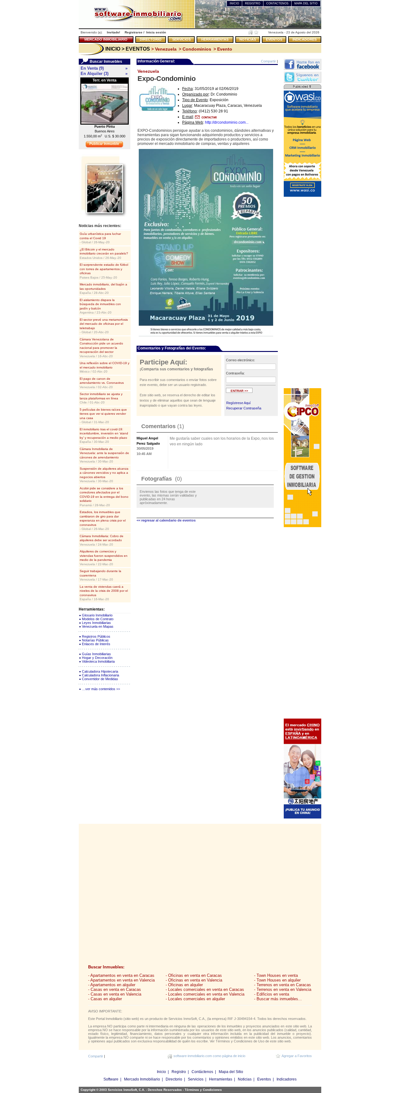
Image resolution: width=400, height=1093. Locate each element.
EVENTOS (274, 39)
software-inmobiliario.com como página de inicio (209, 1056)
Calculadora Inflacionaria (100, 675)
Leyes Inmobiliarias (96, 623)
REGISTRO (252, 3)
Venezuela (148, 71)
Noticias (245, 1079)
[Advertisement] (302, 292)
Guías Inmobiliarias (96, 654)
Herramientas (220, 1079)
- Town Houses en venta (276, 975)
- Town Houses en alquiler (277, 980)
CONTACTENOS (277, 3)
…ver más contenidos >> (101, 689)
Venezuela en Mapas (97, 626)
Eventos (264, 1079)
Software (110, 1079)
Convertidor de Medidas (100, 679)
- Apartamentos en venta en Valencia (121, 980)
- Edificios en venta (271, 994)
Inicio (161, 1072)
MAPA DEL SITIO (306, 3)
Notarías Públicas (95, 640)
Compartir (268, 61)
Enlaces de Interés (96, 644)
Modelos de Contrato (97, 619)
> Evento (222, 49)
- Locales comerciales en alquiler (195, 999)
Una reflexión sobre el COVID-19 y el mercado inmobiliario (104, 367)
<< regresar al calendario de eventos (166, 520)
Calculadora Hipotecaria (100, 671)
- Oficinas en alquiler (184, 984)
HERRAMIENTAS (214, 39)
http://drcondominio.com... (226, 122)
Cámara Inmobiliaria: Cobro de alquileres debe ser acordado (101, 540)
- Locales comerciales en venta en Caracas (205, 989)
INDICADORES (304, 39)
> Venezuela (163, 49)
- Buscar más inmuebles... (278, 999)
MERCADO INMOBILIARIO (106, 39)
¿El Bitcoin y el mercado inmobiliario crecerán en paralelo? (104, 254)
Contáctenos (202, 1072)
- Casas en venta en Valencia (114, 994)
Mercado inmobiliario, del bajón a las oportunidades (103, 288)
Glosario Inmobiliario (97, 615)
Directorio (174, 1079)
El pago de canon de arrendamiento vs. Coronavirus (102, 383)
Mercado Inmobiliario (142, 1079)
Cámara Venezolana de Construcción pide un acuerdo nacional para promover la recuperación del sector (101, 348)
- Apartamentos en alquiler (111, 984)
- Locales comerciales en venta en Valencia (205, 994)
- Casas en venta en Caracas (114, 989)
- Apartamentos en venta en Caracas (121, 975)
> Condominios (194, 49)
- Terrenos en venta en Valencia (282, 989)
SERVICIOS (181, 39)
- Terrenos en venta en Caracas (282, 984)
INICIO (234, 3)
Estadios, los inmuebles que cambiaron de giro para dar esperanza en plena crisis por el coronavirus (103, 520)
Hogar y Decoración (97, 658)
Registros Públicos (96, 636)
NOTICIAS (247, 39)
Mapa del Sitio (231, 1072)
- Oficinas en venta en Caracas (194, 975)
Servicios (195, 1079)
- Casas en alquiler (105, 999)
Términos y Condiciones (203, 1089)
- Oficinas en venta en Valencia (194, 980)
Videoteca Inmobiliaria (98, 661)
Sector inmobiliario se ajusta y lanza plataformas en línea (101, 398)
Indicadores (287, 1079)
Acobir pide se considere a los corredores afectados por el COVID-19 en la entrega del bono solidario (104, 497)
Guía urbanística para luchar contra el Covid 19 (100, 238)
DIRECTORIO (151, 39)
